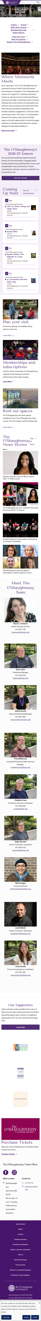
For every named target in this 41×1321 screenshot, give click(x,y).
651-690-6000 (27, 1298)
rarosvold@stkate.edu (20, 850)
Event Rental (20, 1224)
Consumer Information (20, 1244)
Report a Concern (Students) (20, 1249)
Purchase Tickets (8, 1154)
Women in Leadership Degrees (20, 1270)
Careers (20, 1234)
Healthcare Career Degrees (20, 1275)
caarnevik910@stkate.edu (20, 975)
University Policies (20, 1260)
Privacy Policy (20, 1265)
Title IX (20, 1254)
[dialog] (20, 1311)
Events (24, 25)
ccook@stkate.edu (20, 809)
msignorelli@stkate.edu (20, 632)
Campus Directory (20, 1239)
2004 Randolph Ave (15, 1295)
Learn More (7, 335)
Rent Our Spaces (19, 39)
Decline (26, 1317)
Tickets (14, 25)
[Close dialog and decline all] (39, 1302)
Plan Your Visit (18, 37)
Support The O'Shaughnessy (19, 42)
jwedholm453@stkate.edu (21, 934)
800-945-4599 (27, 1295)
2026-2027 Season (19, 27)
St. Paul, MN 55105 (15, 1298)
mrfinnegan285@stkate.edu (20, 889)
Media (20, 1229)
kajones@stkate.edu (20, 678)
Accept (35, 1317)
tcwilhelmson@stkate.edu (20, 767)
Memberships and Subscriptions (18, 31)
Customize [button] (6, 1317)
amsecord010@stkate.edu (20, 720)
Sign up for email (7, 131)
